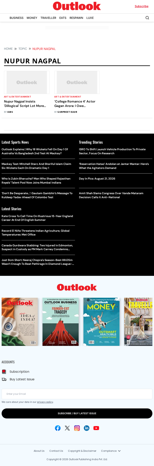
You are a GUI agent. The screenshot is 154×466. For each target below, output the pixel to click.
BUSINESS (16, 17)
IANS (10, 112)
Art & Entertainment (17, 96)
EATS (62, 17)
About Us (39, 451)
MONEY (32, 17)
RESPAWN (76, 17)
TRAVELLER (48, 17)
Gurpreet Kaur (67, 112)
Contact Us (56, 451)
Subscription (19, 371)
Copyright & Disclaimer (82, 451)
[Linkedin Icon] (86, 428)
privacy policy (45, 401)
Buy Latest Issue (22, 379)
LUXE (90, 17)
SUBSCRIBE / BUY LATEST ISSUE (77, 413)
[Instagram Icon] (77, 428)
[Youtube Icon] (96, 428)
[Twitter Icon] (67, 428)
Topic (22, 49)
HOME (8, 49)
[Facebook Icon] (58, 428)
